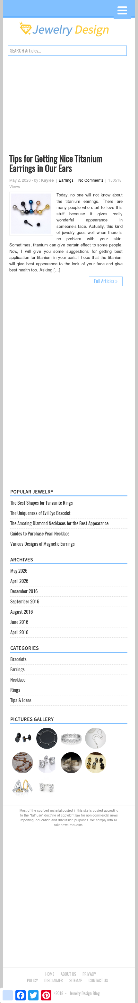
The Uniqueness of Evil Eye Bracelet (40, 513)
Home (49, 974)
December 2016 (24, 591)
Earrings (66, 180)
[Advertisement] (66, 106)
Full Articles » (105, 281)
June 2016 (19, 622)
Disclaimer (53, 980)
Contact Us (98, 980)
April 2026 (19, 581)
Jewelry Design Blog (85, 993)
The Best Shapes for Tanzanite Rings (41, 503)
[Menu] (122, 10)
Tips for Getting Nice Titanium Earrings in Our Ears (55, 163)
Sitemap (75, 980)
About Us (68, 974)
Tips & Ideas (20, 700)
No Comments (90, 180)
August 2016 (21, 612)
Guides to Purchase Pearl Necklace (39, 533)
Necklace (17, 679)
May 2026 (18, 571)
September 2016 (24, 601)
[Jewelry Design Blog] (68, 38)
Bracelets (18, 659)
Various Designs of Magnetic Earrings (42, 544)
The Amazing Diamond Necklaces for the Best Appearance (59, 523)
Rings (15, 690)
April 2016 (19, 632)
